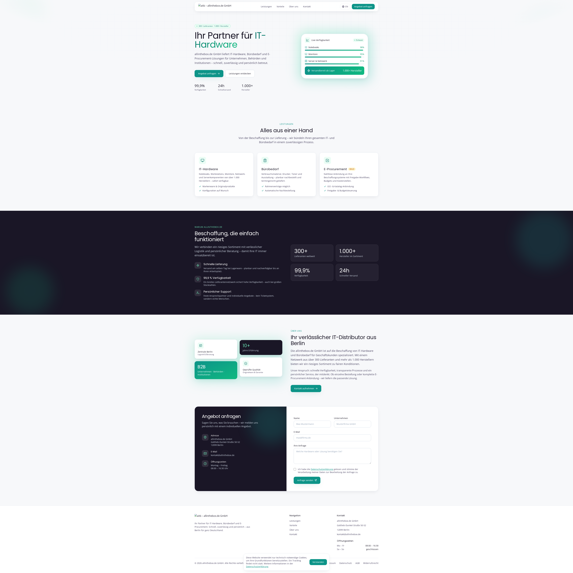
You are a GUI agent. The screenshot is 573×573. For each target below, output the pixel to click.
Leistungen (266, 6)
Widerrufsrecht (370, 563)
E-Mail (297, 431)
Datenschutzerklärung (322, 469)
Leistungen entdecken (240, 73)
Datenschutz (345, 563)
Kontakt (307, 6)
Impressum (330, 563)
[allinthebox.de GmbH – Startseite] (214, 6)
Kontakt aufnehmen (304, 388)
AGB (357, 563)
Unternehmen (341, 418)
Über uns (293, 6)
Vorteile (280, 6)
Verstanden (318, 562)
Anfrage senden (305, 480)
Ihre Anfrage (300, 445)
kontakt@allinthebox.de (222, 455)
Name (297, 418)
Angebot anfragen (363, 6)
